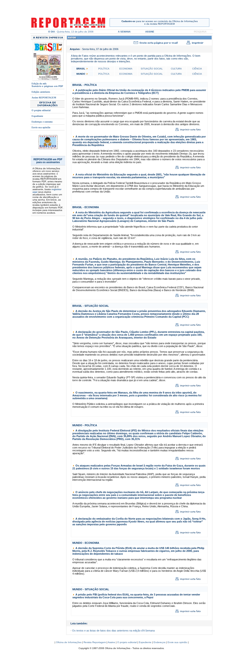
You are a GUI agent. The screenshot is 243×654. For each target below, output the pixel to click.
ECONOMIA (125, 68)
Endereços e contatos (42, 121)
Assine (111, 642)
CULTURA (176, 68)
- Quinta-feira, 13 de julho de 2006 (70, 31)
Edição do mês (47, 84)
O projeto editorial (41, 110)
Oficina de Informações (68, 642)
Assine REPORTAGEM (44, 97)
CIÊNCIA (197, 68)
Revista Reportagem (95, 642)
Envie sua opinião (41, 127)
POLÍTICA (103, 68)
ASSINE (149, 31)
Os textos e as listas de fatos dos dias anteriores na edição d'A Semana (113, 630)
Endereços (159, 642)
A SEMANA (124, 31)
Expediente (37, 116)
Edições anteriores (41, 92)
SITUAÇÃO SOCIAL (152, 68)
